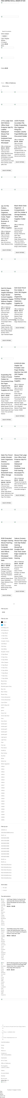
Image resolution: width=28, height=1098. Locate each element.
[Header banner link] (14, 549)
